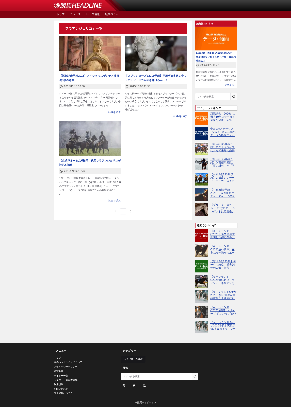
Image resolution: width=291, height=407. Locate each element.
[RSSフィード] (144, 385)
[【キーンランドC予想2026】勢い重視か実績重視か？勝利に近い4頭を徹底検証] (201, 296)
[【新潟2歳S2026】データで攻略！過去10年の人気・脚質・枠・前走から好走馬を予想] (201, 266)
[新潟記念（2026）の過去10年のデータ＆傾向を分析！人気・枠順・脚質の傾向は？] (201, 118)
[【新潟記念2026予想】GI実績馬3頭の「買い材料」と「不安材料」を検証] (201, 164)
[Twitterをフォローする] (124, 385)
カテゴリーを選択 (133, 359)
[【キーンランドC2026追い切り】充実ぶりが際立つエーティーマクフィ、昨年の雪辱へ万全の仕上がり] (201, 251)
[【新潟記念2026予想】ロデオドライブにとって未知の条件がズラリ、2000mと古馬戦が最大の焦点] (201, 148)
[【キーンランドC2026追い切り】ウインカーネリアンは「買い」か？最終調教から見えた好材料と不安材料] (201, 281)
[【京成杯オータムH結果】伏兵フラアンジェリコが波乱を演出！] (90, 138)
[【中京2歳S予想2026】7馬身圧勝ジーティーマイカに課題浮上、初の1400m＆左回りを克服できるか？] (201, 194)
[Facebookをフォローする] (134, 385)
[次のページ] (130, 211)
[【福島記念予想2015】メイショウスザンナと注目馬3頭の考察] (90, 53)
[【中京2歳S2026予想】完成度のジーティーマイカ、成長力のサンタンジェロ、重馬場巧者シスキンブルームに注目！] (201, 179)
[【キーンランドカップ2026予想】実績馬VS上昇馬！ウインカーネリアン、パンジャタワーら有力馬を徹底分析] (201, 327)
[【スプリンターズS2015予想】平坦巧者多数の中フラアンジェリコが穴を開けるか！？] (156, 53)
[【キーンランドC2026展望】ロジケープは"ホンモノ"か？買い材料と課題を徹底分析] (201, 312)
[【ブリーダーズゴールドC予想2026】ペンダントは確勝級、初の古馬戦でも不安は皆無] (201, 209)
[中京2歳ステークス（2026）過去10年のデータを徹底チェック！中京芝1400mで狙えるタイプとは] (201, 133)
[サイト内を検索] (233, 96)
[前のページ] (116, 211)
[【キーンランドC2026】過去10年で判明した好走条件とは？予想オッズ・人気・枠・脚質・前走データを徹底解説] (201, 235)
